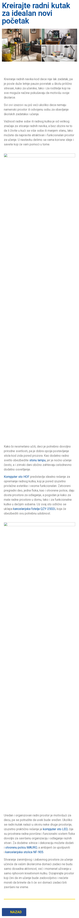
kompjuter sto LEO (55, 829)
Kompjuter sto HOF (16, 477)
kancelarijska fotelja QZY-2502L (34, 509)
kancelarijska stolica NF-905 (24, 852)
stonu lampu (37, 460)
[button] (14, 912)
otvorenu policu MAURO (21, 847)
